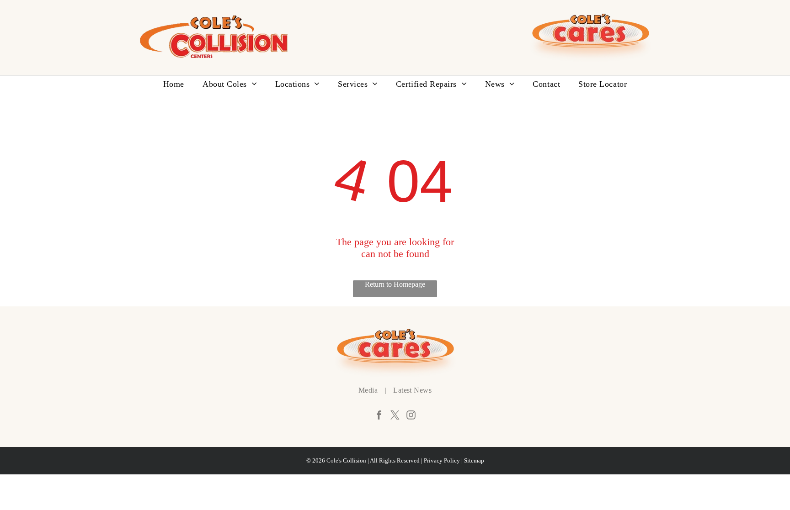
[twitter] (395, 416)
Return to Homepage (395, 284)
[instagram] (411, 416)
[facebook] (379, 416)
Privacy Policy (442, 460)
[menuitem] (173, 84)
